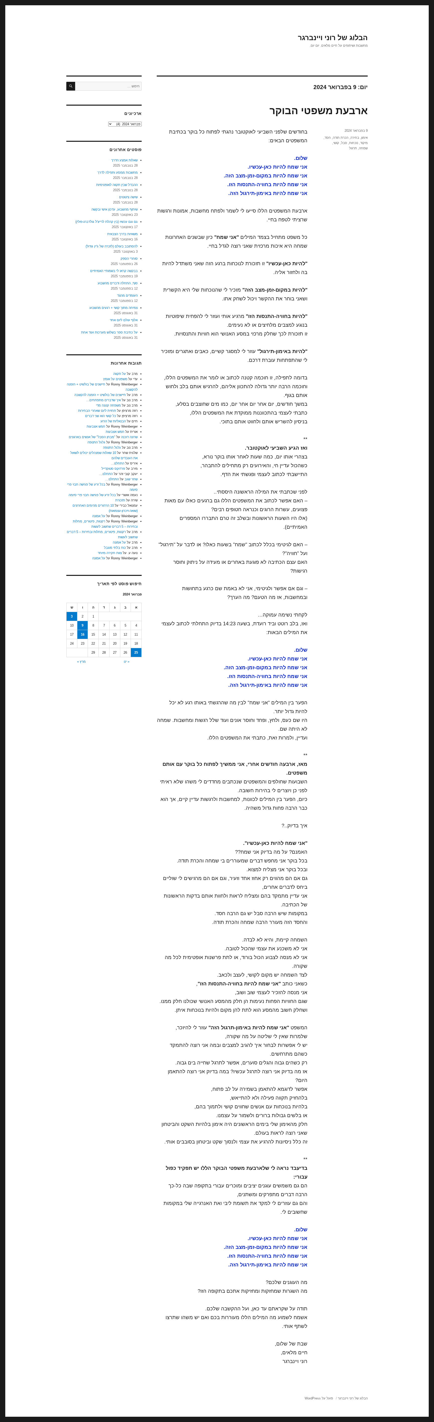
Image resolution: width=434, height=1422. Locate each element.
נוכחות (353, 143)
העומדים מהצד (127, 295)
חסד (327, 138)
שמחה (363, 148)
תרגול (353, 148)
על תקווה (119, 374)
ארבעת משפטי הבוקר (318, 110)
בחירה (354, 138)
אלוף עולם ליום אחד (124, 320)
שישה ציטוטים (128, 197)
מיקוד (364, 143)
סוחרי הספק (129, 258)
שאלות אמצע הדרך (124, 160)
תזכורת (120, 500)
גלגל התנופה (96, 442)
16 (82, 634)
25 (136, 652)
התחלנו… (117, 463)
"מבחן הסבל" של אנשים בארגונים (92, 437)
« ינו (126, 661)
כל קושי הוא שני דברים (100, 416)
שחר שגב (131, 479)
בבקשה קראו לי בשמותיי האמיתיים (114, 271)
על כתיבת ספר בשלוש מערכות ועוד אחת (109, 332)
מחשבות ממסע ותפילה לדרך (117, 172)
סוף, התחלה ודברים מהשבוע (118, 283)
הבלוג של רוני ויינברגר (333, 38)
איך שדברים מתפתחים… (103, 400)
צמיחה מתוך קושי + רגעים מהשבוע (113, 308)
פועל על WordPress (319, 1398)
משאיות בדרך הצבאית (122, 234)
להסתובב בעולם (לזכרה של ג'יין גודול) (112, 246)
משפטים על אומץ (115, 379)
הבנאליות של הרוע (113, 421)
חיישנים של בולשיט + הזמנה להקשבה (100, 395)
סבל (344, 143)
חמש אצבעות (96, 426)
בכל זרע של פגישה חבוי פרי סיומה (92, 495)
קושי (336, 143)
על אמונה (98, 516)
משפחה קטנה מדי (108, 405)
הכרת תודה (340, 138)
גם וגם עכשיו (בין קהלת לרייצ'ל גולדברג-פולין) (106, 222)
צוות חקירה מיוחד (110, 553)
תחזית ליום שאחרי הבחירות (97, 411)
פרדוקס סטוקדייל (113, 468)
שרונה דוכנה (129, 437)
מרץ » (81, 661)
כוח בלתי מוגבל (115, 548)
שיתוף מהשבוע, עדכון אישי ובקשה (114, 209)
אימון (364, 138)
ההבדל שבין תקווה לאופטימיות (117, 185)
